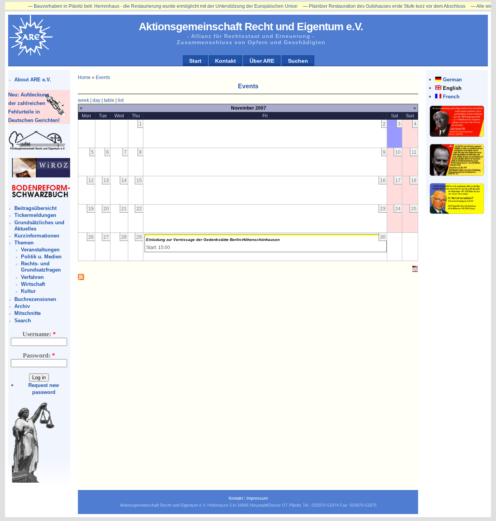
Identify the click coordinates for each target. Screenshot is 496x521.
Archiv (22, 306)
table (109, 100)
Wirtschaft (33, 284)
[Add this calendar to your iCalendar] (415, 270)
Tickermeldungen (35, 215)
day (96, 100)
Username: (39, 334)
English (452, 88)
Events (103, 77)
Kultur (28, 291)
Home (84, 77)
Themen (24, 243)
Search (22, 320)
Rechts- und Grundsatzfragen (41, 267)
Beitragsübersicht (35, 208)
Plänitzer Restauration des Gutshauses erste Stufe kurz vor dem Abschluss (376, 6)
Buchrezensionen (35, 299)
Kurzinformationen (36, 236)
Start (195, 61)
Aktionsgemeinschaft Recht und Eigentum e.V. (251, 27)
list (121, 100)
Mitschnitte (27, 313)
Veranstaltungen (40, 250)
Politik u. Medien (41, 257)
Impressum (257, 498)
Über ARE (262, 61)
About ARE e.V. (32, 80)
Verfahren (32, 277)
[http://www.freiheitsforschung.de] (37, 149)
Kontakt (225, 61)
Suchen (298, 61)
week (83, 100)
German (452, 80)
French (451, 97)
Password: (39, 355)
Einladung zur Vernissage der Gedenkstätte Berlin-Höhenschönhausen (213, 239)
